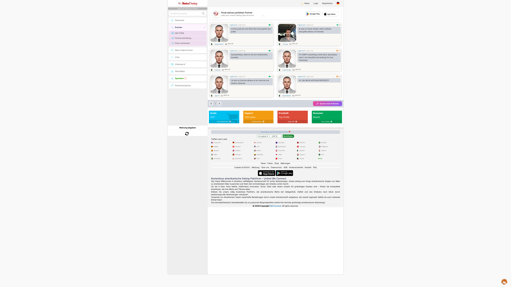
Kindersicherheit (296, 167)
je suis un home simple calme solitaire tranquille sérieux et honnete (315, 30)
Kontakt (308, 167)
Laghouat (233, 25)
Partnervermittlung (183, 38)
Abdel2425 (219, 44)
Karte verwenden (182, 43)
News (263, 163)
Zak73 (217, 96)
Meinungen (285, 163)
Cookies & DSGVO (242, 167)
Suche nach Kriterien (329, 103)
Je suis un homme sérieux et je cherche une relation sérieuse (250, 81)
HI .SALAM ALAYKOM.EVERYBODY (314, 80)
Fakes (270, 163)
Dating (189, 3)
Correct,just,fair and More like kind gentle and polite (251, 30)
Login (315, 3)
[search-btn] (203, 13)
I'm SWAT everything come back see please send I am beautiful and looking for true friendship (318, 57)
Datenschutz (276, 167)
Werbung (255, 167)
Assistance (504, 281)
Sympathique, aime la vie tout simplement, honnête (249, 55)
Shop (276, 163)
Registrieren (327, 3)
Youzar (285, 44)
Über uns (265, 167)
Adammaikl (286, 70)
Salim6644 (286, 96)
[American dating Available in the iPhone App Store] (267, 171)
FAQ (315, 167)
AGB (285, 167)
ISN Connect (275, 206)
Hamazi (218, 70)
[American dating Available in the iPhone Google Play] (284, 171)
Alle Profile (179, 33)
